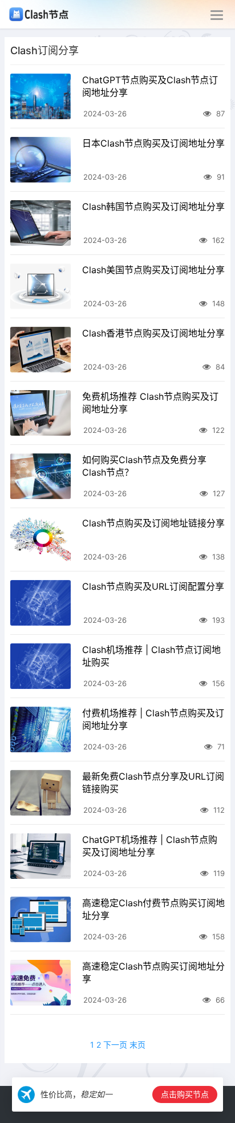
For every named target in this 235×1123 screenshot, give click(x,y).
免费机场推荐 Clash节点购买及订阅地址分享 (150, 403)
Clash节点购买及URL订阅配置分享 (153, 586)
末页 (137, 1044)
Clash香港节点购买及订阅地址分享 (153, 333)
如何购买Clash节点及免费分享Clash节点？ (144, 466)
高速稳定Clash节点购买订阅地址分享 (153, 972)
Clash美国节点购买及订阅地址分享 (153, 269)
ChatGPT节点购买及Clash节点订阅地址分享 (150, 86)
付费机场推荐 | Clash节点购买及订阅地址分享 (153, 719)
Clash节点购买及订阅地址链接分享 (153, 523)
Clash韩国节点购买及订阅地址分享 (153, 206)
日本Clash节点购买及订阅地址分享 (153, 143)
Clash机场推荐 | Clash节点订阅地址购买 (151, 656)
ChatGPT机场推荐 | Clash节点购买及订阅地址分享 (149, 846)
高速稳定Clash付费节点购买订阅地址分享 (153, 909)
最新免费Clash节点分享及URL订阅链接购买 (153, 782)
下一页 (115, 1044)
